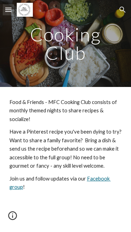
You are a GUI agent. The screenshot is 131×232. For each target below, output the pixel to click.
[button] (8, 9)
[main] (66, 43)
